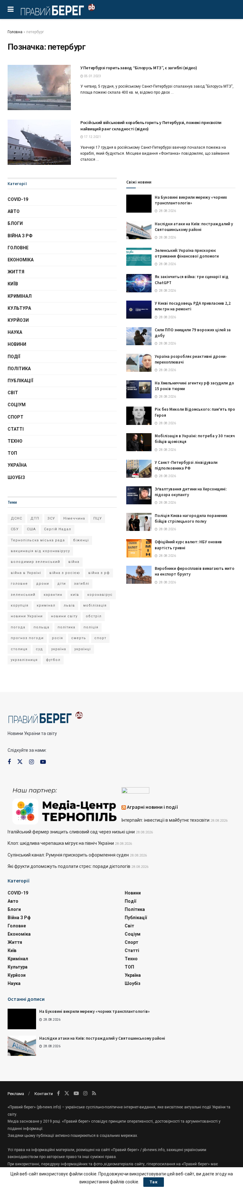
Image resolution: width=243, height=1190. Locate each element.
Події (14, 356)
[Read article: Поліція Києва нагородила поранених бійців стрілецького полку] (139, 522)
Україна (17, 465)
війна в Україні (26, 573)
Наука (15, 332)
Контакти (43, 1093)
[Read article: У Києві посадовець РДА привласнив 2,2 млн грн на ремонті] (139, 310)
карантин (53, 595)
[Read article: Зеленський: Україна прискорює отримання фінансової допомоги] (139, 257)
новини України (27, 616)
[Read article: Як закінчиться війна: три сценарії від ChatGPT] (139, 283)
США (31, 529)
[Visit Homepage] (58, 9)
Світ (13, 392)
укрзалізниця (24, 660)
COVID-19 (18, 199)
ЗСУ (51, 518)
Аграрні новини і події (152, 807)
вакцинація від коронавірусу (40, 551)
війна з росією (64, 573)
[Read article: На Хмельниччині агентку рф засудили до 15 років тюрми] (139, 389)
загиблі (81, 584)
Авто (14, 211)
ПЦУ (97, 518)
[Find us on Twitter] (20, 762)
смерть (78, 638)
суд (39, 649)
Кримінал (20, 296)
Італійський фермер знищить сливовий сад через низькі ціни (71, 831)
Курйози (18, 320)
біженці (81, 540)
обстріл (94, 616)
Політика (19, 368)
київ (75, 595)
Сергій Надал (57, 529)
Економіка (21, 259)
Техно (15, 441)
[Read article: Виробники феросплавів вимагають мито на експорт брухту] (139, 575)
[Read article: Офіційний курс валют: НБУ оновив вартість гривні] (139, 548)
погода (18, 627)
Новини (17, 344)
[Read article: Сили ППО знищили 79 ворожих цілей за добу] (139, 336)
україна (58, 649)
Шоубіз (16, 477)
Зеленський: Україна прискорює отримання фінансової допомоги (187, 253)
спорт (100, 638)
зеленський (23, 595)
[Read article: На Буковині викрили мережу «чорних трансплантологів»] (139, 204)
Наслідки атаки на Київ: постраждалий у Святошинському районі (194, 226)
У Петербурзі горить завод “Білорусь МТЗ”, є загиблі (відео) (138, 68)
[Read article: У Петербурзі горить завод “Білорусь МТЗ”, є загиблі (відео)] (39, 87)
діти (61, 584)
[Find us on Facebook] (9, 762)
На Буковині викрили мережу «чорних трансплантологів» (191, 200)
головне (19, 584)
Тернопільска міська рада (38, 540)
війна (73, 562)
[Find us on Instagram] (31, 762)
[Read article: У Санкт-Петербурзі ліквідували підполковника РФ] (139, 469)
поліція (91, 627)
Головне (18, 247)
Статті (16, 429)
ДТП (34, 518)
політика (66, 627)
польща (41, 627)
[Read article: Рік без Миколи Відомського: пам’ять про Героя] (139, 416)
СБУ (15, 529)
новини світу (64, 616)
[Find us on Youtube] (43, 762)
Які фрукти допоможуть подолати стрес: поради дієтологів (69, 866)
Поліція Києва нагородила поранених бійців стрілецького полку (191, 518)
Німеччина (74, 518)
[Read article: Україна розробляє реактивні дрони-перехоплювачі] (139, 363)
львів (69, 605)
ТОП (12, 453)
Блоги (15, 223)
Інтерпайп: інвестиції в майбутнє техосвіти (165, 820)
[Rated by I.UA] (135, 791)
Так (154, 1182)
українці (82, 649)
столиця (19, 649)
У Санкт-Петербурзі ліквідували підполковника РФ (186, 465)
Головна (15, 32)
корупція (19, 605)
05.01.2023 (92, 76)
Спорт (15, 417)
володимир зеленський (35, 562)
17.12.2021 (92, 137)
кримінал (46, 605)
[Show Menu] (11, 9)
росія (57, 638)
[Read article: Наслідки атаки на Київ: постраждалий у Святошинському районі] (139, 230)
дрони (42, 584)
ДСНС (16, 518)
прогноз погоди (27, 638)
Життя (16, 271)
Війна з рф (20, 235)
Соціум (17, 404)
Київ (13, 283)
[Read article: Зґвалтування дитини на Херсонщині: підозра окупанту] (139, 495)
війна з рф (99, 573)
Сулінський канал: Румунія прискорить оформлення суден (68, 854)
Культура (19, 308)
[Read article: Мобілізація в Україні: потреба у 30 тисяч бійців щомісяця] (139, 442)
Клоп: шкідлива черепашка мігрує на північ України (61, 843)
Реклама (16, 1093)
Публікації (20, 380)
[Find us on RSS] (94, 1093)
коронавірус (100, 595)
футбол (53, 660)
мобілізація (95, 605)
